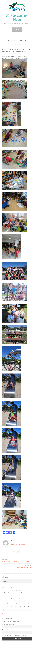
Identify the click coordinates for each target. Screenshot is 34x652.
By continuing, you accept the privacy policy (15, 635)
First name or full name (8, 624)
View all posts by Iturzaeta (18, 544)
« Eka (3, 613)
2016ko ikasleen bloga (17, 18)
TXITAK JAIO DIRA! (24, 566)
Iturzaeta (21, 44)
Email (3, 630)
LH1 (17, 37)
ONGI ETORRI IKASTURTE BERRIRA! (16, 560)
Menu (18, 29)
